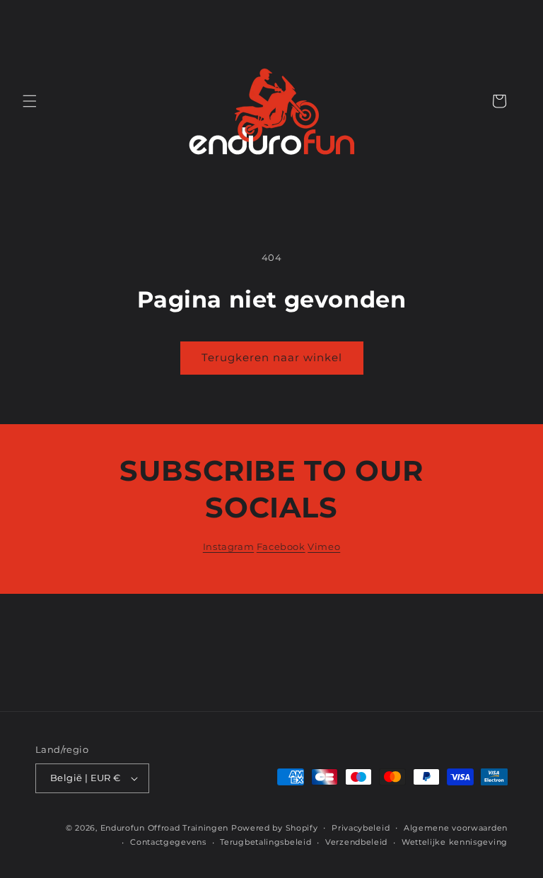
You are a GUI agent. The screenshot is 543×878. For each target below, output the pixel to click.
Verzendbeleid (356, 842)
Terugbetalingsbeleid (265, 842)
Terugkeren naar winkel (272, 357)
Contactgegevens (168, 842)
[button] (29, 101)
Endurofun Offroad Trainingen (164, 828)
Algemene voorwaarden (456, 828)
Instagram (228, 546)
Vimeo (324, 546)
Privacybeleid (361, 828)
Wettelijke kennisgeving (455, 842)
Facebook (281, 546)
